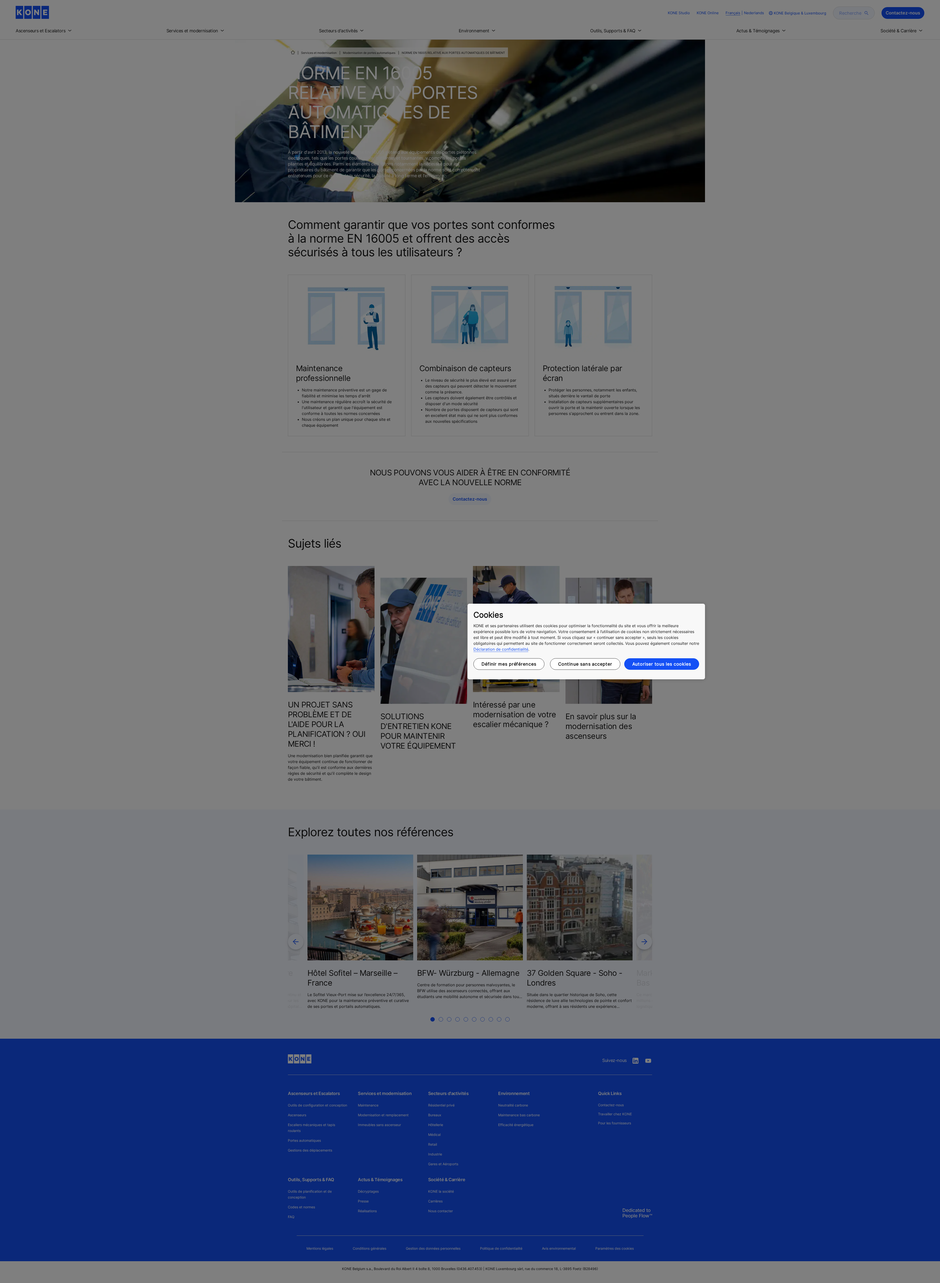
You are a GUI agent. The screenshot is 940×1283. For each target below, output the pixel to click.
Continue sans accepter (585, 664)
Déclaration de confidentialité (500, 649)
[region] (586, 642)
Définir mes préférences (509, 664)
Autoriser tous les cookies (661, 664)
